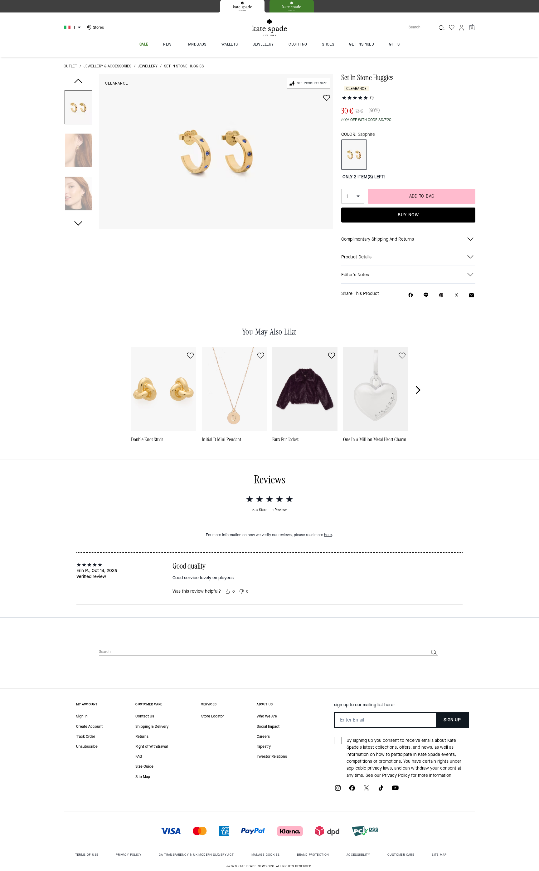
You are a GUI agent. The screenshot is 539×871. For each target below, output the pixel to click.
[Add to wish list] (326, 97)
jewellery (148, 66)
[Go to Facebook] (352, 790)
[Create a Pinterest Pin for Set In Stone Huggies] (441, 295)
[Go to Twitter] (366, 790)
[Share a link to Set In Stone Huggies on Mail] (471, 295)
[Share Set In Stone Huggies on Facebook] (411, 295)
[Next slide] (421, 390)
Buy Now (408, 215)
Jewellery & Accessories (107, 66)
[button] (78, 108)
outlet (70, 66)
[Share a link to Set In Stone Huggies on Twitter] (456, 295)
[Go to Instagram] (338, 790)
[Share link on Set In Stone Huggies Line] (426, 295)
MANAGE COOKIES (265, 855)
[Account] (461, 27)
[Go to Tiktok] (381, 790)
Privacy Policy (396, 775)
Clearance (116, 83)
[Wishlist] (451, 27)
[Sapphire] (354, 154)
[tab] (242, 6)
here (328, 534)
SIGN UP (452, 720)
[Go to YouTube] (395, 790)
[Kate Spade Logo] (269, 27)
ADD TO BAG (422, 196)
